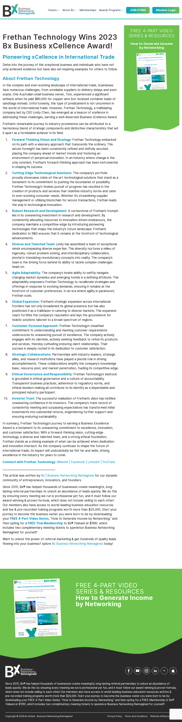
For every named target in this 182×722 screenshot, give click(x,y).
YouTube (109, 462)
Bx (43, 475)
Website (62, 462)
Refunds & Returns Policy (163, 716)
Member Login (166, 10)
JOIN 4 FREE (138, 10)
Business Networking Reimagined (79, 543)
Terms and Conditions (136, 716)
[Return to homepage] (19, 10)
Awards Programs (110, 10)
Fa (78, 462)
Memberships (87, 10)
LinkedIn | (95, 462)
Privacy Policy (114, 716)
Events (52, 10)
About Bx (68, 10)
